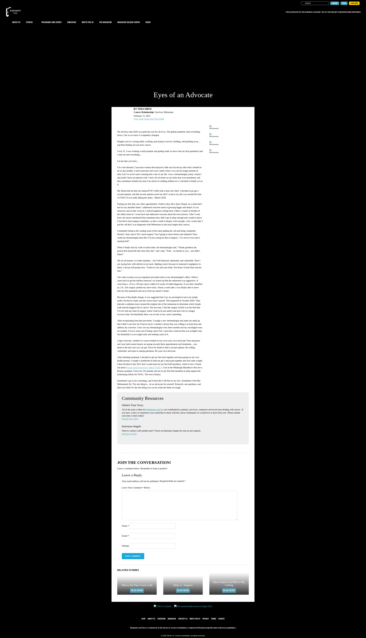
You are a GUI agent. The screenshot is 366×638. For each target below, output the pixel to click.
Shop (143, 618)
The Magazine (105, 22)
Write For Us (88, 22)
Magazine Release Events (128, 22)
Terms (213, 618)
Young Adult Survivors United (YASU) (144, 367)
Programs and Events (51, 22)
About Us (16, 22)
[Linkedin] (191, 610)
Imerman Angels (129, 434)
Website (125, 546)
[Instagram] (185, 610)
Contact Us (182, 618)
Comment (138, 487)
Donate (221, 618)
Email (125, 536)
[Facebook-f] (174, 610)
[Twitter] (180, 610)
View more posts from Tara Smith (149, 119)
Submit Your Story (130, 419)
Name (125, 526)
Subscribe (71, 22)
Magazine (172, 618)
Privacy (205, 618)
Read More (137, 590)
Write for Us (195, 618)
